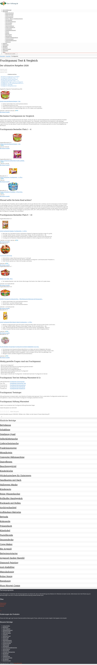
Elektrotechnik (9, 14)
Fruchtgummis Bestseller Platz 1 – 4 (9, 78)
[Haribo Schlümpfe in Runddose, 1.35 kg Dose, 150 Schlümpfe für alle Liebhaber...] (13, 190)
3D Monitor (5, 655)
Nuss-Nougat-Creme (10, 585)
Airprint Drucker (7, 660)
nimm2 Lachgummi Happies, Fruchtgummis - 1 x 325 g (13, 231)
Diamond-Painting (9, 562)
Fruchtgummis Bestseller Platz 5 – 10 (10, 80)
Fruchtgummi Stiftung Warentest (9, 86)
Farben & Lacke (9, 15)
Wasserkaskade (6, 631)
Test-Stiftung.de (18, 663)
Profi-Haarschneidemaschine (10, 647)
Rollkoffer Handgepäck (11, 498)
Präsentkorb (6, 525)
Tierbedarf (5, 50)
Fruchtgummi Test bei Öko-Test (18, 383)
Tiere (4, 52)
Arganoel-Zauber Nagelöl (12, 557)
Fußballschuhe (6, 656)
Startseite (2, 56)
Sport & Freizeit (7, 49)
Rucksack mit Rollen (10, 502)
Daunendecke (6, 539)
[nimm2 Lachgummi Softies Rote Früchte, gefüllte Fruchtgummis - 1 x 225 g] (17, 159)
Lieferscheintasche (9, 443)
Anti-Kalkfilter (7, 567)
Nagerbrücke (6, 644)
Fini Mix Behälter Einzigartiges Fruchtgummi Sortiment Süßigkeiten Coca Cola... (19, 346)
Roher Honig (6, 576)
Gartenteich (8, 24)
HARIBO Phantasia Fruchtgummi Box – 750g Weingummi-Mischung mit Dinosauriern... (21, 299)
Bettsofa (4, 516)
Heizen (7, 31)
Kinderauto (5, 489)
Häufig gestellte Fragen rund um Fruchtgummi (12, 82)
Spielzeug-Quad (7, 434)
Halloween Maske (9, 484)
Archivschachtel (8, 507)
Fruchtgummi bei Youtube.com (17, 388)
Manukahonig (7, 571)
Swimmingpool (9, 39)
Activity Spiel (6, 637)
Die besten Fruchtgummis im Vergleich (10, 76)
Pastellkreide (6, 535)
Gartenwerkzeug (9, 26)
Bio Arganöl (6, 548)
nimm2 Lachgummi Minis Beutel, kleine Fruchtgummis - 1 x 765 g (16, 322)
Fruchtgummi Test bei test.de (17, 381)
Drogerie (5, 43)
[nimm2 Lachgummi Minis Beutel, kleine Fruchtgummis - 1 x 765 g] (5, 320)
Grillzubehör (8, 29)
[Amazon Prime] (16, 110)
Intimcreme (5, 639)
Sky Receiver (6, 659)
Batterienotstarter (9, 553)
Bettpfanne (5, 425)
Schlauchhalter (6, 626)
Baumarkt (5, 11)
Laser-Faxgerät (6, 629)
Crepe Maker (6, 544)
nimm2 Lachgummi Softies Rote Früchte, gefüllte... (12, 160)
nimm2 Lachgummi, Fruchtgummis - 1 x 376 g (11, 177)
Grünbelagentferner (10, 30)
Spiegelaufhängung (7, 630)
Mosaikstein (6, 452)
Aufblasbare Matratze (10, 512)
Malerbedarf (8, 34)
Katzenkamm (6, 650)
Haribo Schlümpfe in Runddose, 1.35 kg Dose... (11, 192)
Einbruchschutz (9, 13)
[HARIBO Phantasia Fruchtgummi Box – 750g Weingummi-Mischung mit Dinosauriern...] (5, 297)
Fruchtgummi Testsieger (7, 84)
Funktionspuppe (8, 447)
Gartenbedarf (8, 20)
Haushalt (5, 46)
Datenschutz (3, 603)
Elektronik (5, 44)
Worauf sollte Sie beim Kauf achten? (9, 79)
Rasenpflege (8, 36)
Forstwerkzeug (9, 17)
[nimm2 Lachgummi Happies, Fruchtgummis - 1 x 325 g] (5, 229)
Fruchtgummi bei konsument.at (17, 385)
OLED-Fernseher (7, 633)
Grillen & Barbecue (10, 27)
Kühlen (7, 33)
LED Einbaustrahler (7, 658)
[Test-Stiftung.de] (9, 5)
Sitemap (2, 606)
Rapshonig (5, 580)
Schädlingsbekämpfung (11, 37)
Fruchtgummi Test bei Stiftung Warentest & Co (12, 83)
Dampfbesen (6, 461)
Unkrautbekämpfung (10, 40)
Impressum (3, 604)
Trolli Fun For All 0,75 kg (6, 255)
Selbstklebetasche (9, 438)
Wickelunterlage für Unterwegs (15, 475)
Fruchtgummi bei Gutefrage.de (17, 386)
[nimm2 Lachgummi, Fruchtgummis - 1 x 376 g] (13, 176)
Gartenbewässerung (10, 21)
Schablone (5, 429)
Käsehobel (5, 530)
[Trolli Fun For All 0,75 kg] (5, 254)
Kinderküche (6, 470)
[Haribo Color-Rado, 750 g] (5, 277)
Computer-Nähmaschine (12, 457)
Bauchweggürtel (8, 466)
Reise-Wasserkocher (10, 493)
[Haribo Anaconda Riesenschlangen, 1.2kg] (5, 100)
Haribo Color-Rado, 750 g (6, 278)
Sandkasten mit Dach (10, 480)
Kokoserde (5, 521)
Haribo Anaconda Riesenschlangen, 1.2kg (10, 101)
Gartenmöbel (8, 23)
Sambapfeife (6, 646)
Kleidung (5, 47)
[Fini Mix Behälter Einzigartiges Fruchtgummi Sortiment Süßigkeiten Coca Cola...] (5, 345)
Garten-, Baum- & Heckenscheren (14, 18)
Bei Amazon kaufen (5, 112)
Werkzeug (8, 42)
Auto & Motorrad (7, 10)
